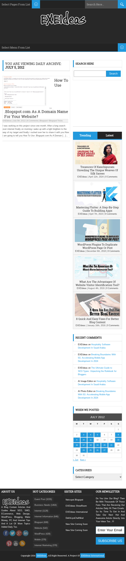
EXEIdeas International (77, 512)
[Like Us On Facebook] (6, 537)
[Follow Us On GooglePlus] (19, 537)
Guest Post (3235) (43, 499)
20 (104, 445)
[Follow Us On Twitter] (12, 537)
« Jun (75, 460)
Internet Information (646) (46, 516)
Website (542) (41, 528)
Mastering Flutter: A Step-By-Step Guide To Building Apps (97, 209)
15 (118, 440)
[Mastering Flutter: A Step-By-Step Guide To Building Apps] (97, 204)
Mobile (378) (40, 539)
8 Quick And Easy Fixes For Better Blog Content (97, 320)
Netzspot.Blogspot (74, 500)
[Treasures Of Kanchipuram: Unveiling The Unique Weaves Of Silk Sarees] (97, 163)
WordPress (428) (42, 534)
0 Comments (111, 176)
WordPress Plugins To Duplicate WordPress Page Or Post (97, 246)
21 (111, 445)
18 (91, 445)
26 (97, 450)
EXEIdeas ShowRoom (76, 506)
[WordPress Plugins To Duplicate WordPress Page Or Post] (97, 241)
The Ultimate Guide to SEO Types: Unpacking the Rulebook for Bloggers (97, 371)
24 (84, 450)
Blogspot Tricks (56, 121)
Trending (85, 135)
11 (91, 440)
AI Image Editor (85, 381)
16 (77, 445)
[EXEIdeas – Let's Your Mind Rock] (63, 25)
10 (84, 440)
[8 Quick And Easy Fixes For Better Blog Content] (97, 315)
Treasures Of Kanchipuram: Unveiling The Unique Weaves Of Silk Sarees (97, 170)
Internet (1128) (41, 511)
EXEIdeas (7, 121)
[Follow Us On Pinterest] (9, 547)
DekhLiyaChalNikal (75, 518)
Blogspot (44, 121)
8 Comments (32, 121)
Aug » (83, 460)
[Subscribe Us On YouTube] (15, 547)
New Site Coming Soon (77, 524)
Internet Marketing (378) (45, 545)
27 (104, 450)
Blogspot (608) (41, 522)
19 (97, 445)
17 (84, 445)
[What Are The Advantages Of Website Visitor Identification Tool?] (97, 278)
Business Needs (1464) (45, 505)
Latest (110, 135)
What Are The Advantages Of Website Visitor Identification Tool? (97, 283)
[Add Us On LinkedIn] (25, 537)
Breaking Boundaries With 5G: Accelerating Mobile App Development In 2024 (97, 357)
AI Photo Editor (85, 391)
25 (91, 450)
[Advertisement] (97, 105)
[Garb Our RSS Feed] (22, 547)
